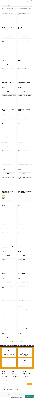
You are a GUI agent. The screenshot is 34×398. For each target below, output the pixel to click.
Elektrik (30, 8)
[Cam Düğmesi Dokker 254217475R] (9, 156)
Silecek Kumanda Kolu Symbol (23, 273)
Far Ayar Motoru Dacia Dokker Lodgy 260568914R (8, 110)
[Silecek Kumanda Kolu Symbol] (25, 265)
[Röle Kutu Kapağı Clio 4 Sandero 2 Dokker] (25, 156)
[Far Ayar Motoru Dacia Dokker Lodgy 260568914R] (9, 102)
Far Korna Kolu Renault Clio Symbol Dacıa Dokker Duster (8, 301)
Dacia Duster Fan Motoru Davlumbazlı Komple (24, 110)
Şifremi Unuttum (4, 376)
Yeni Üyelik (3, 373)
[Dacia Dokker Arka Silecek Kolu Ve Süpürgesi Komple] (25, 211)
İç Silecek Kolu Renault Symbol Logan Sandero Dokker (8, 137)
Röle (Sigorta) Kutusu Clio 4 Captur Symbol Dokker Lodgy (8, 192)
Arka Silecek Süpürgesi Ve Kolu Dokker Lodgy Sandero (8, 219)
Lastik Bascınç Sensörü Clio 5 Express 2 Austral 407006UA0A (8, 247)
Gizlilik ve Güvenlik (25, 374)
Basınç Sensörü (4, 273)
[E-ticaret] (16, 397)
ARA (30, 5)
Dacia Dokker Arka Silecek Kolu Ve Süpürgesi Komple (23, 219)
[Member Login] (27, 1)
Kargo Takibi (14, 377)
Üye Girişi (3, 374)
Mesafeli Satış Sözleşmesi (27, 373)
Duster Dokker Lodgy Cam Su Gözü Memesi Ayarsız (23, 28)
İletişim (13, 373)
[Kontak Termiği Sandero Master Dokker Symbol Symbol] (9, 320)
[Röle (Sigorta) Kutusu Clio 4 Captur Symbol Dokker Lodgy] (9, 183)
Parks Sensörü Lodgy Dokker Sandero (8, 27)
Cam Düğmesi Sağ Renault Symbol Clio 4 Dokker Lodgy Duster (24, 192)
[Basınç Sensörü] (9, 265)
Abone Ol (29, 384)
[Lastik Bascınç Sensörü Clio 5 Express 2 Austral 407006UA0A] (9, 238)
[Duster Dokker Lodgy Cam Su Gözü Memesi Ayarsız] (25, 20)
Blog (2, 377)
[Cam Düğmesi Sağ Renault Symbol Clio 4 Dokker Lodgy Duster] (25, 183)
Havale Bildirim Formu (15, 376)
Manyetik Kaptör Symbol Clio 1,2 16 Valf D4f (8, 83)
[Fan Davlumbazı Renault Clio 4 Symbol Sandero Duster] (9, 47)
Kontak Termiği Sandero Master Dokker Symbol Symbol (8, 329)
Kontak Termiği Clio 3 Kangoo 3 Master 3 (24, 300)
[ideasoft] (12, 397)
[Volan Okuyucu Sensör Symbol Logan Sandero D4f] (25, 74)
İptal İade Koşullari (25, 376)
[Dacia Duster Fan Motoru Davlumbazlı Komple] (25, 102)
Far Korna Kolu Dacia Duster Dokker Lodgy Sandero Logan (25, 137)
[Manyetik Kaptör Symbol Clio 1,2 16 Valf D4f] (9, 74)
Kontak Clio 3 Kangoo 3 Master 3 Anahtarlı (23, 247)
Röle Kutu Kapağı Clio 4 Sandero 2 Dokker (24, 164)
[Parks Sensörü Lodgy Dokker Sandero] (9, 20)
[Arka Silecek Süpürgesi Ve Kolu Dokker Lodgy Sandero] (9, 211)
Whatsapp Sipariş (29, 396)
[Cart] (31, 1)
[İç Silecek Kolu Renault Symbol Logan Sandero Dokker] (9, 129)
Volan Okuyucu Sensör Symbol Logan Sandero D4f (24, 83)
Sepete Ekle (8, 36)
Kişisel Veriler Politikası (26, 377)
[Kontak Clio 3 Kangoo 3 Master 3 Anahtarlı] (25, 238)
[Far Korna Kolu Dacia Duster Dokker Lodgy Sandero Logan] (25, 129)
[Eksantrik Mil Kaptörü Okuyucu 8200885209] (25, 320)
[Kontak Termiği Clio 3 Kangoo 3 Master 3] (25, 293)
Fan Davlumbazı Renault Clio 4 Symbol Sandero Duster (8, 55)
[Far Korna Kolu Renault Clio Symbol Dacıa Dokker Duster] (9, 293)
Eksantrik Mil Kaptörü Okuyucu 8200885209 (23, 329)
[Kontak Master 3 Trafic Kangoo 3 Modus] (25, 47)
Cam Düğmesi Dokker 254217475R (7, 164)
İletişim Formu (14, 374)
